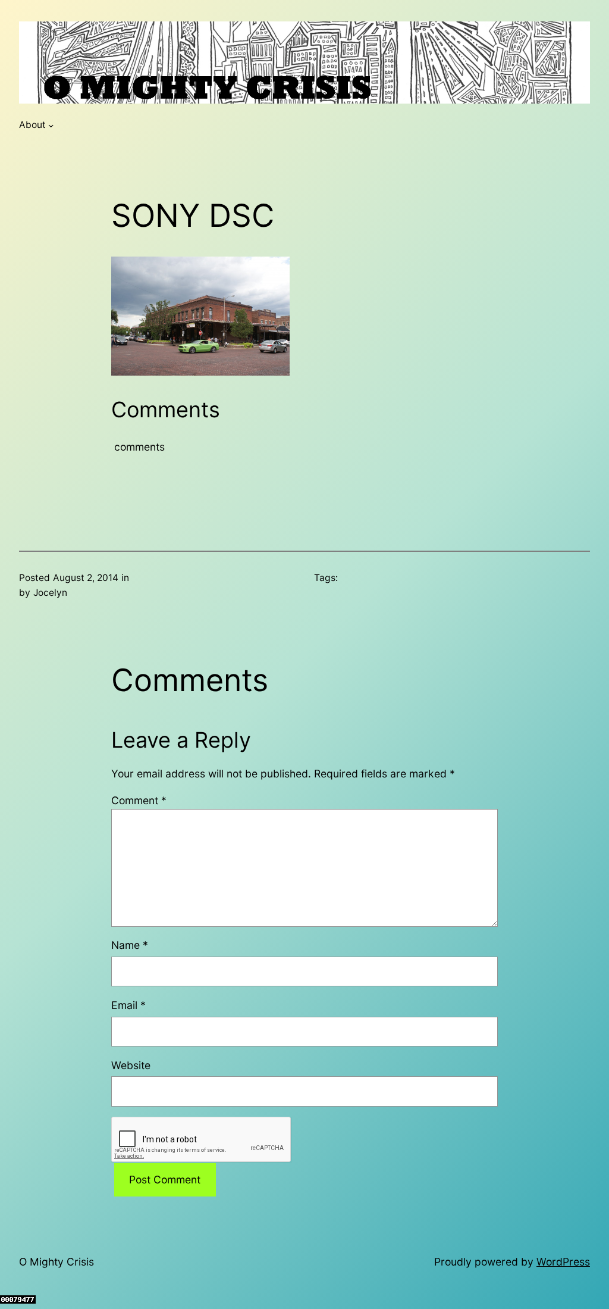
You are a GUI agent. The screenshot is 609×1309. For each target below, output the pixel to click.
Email (128, 1005)
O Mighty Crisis (56, 1261)
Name (129, 945)
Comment (139, 800)
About (32, 124)
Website (130, 1065)
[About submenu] (51, 125)
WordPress (563, 1261)
